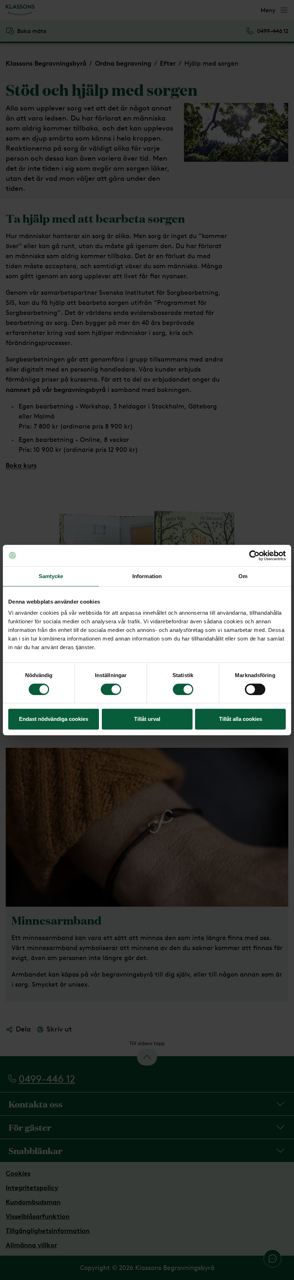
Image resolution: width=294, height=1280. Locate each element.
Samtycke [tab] (51, 576)
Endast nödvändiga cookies (53, 719)
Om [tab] (242, 576)
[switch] (111, 689)
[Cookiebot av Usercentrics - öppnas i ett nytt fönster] (254, 555)
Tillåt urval (147, 719)
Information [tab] (147, 576)
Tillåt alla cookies (240, 719)
